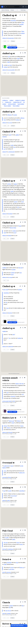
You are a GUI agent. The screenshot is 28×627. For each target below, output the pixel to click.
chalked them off (17, 102)
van (22, 383)
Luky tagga (10, 277)
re (5, 537)
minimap (4, 500)
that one (20, 268)
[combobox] (13, 6)
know (15, 496)
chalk (8, 62)
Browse (12, 10)
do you (12, 496)
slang (22, 22)
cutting (9, 184)
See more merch (21, 47)
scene (18, 58)
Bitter (23, 31)
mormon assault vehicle (7, 401)
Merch (13, 41)
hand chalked (21, 104)
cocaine (15, 115)
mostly (9, 491)
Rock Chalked (16, 106)
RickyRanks (10, 213)
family (21, 544)
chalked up (4, 70)
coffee (12, 145)
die (6, 302)
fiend (5, 120)
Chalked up (4, 38)
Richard (5, 426)
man (21, 272)
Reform (19, 421)
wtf (9, 56)
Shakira (8, 428)
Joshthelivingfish (11, 152)
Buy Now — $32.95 (12, 47)
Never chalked (7, 106)
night (5, 233)
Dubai (21, 426)
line (7, 392)
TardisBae (9, 613)
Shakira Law (4, 432)
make (5, 564)
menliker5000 (10, 346)
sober (7, 537)
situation (4, 136)
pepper (15, 184)
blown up (22, 567)
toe (14, 147)
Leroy (5, 471)
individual (9, 562)
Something (6, 293)
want (10, 135)
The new (6, 542)
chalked (23, 33)
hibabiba (9, 235)
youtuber (21, 24)
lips (18, 207)
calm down (11, 569)
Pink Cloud (4, 549)
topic (12, 466)
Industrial (13, 396)
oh (9, 338)
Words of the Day (5, 10)
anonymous (8, 572)
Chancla (3, 613)
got (8, 65)
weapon (11, 605)
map (4, 491)
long (17, 562)
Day (23, 394)
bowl (22, 202)
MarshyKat (10, 313)
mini (20, 383)
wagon (17, 383)
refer (13, 423)
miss (8, 308)
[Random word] (20, 7)
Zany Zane (10, 122)
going (12, 567)
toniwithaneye (10, 549)
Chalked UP (4, 152)
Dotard (3, 572)
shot (11, 65)
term (4, 289)
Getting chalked (12, 104)
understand (7, 466)
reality (13, 539)
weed (12, 191)
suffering (22, 118)
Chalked (4, 268)
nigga (12, 274)
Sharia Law (11, 421)
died (14, 334)
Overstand (4, 477)
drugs (19, 226)
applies (17, 135)
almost (11, 228)
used (7, 289)
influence (9, 115)
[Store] (23, 6)
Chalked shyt (8, 102)
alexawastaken (11, 38)
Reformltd (10, 432)
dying (14, 228)
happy (17, 542)
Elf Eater (9, 477)
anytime (20, 289)
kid (22, 605)
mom (15, 233)
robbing (21, 472)
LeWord (8, 500)
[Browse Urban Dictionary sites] (3, 6)
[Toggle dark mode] (26, 6)
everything (13, 20)
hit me (9, 610)
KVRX (14, 401)
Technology (23, 10)
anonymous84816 (11, 70)
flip (10, 607)
